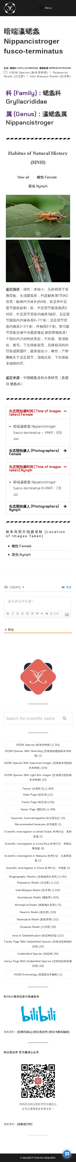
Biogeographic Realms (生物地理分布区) (33, 876)
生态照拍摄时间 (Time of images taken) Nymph (35, 468)
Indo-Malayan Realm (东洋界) (50, 76)
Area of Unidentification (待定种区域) (34, 935)
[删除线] (22, 613)
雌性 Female (22, 546)
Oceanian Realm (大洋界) (35, 926)
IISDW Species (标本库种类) (28, 72)
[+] (56, 613)
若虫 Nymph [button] (38, 186)
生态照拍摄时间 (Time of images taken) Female (35, 413)
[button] (38, 413)
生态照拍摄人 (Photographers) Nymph (34, 508)
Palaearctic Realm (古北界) (33, 882)
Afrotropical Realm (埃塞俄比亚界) (35, 904)
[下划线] (17, 613)
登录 (68, 587)
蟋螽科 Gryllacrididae (24, 68)
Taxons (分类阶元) (33, 788)
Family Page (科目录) (34, 802)
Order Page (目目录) (35, 794)
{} (51, 613)
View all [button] (23, 177)
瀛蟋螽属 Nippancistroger (55, 68)
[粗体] (7, 613)
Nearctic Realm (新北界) (34, 912)
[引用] (36, 613)
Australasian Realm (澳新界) (34, 897)
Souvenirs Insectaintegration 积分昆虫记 (35, 818)
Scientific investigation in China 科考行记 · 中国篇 (36, 867)
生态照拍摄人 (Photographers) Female (34, 452)
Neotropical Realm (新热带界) (34, 919)
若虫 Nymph (21, 554)
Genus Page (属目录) (33, 809)
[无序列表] (32, 613)
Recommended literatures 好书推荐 (36, 824)
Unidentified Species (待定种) (35, 953)
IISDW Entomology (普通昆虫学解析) (36, 974)
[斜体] (12, 613)
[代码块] (41, 613)
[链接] (46, 613)
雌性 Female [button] (47, 177)
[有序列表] (27, 613)
